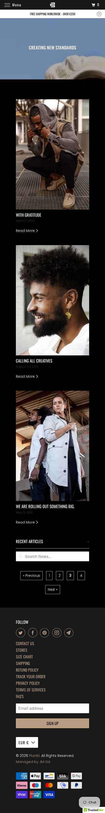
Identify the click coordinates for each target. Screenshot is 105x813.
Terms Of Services (31, 690)
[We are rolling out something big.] (52, 446)
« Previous (31, 575)
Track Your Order (30, 676)
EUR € (24, 742)
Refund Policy (27, 670)
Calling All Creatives (34, 361)
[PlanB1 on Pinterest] (45, 632)
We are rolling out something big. (45, 506)
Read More (26, 230)
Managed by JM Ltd (33, 761)
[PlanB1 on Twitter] (21, 632)
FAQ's (20, 696)
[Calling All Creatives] (52, 300)
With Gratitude (28, 215)
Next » (52, 589)
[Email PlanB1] (69, 632)
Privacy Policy (28, 683)
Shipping (23, 663)
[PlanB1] (52, 5)
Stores (21, 650)
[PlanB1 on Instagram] (57, 632)
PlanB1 (34, 755)
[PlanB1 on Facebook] (33, 632)
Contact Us (25, 643)
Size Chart (24, 657)
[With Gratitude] (52, 154)
